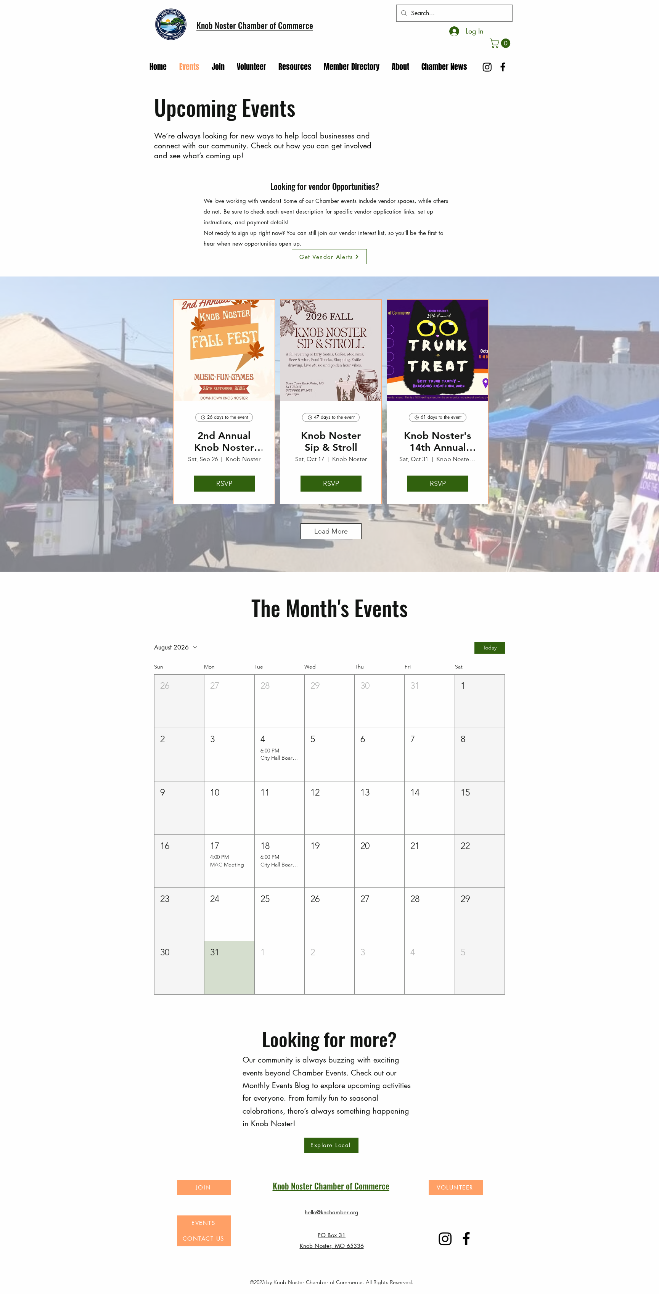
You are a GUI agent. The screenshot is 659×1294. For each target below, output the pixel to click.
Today (490, 647)
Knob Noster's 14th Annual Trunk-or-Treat (437, 441)
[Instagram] (487, 67)
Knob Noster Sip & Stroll (331, 441)
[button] (501, 43)
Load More (331, 531)
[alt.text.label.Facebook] (503, 67)
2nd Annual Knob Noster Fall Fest (224, 441)
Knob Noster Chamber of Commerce (254, 25)
